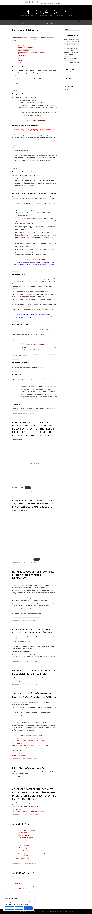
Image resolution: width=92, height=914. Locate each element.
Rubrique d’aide (21, 62)
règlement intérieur (21, 885)
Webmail (15, 23)
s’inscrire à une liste (22, 833)
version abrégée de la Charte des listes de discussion (32, 886)
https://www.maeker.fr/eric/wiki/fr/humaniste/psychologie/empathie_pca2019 (28, 811)
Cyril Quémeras (30, 413)
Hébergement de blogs (22, 53)
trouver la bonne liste (22, 832)
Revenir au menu (15, 90)
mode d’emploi (22, 296)
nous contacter (36, 353)
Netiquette (18, 886)
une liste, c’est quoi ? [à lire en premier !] (26, 830)
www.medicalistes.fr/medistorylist (32, 681)
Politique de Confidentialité (23, 890)
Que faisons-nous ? (21, 413)
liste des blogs (29, 304)
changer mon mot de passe (23, 845)
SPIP (22, 347)
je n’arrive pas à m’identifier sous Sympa (26, 848)
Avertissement (21, 60)
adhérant (35, 38)
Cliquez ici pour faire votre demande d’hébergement (34, 120)
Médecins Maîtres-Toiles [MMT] (45, 23)
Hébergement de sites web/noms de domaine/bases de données (31, 52)
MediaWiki (23, 351)
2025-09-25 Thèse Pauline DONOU (18, 487)
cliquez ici (31, 165)
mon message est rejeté (23, 852)
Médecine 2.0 (21, 45)
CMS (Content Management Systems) (22, 333)
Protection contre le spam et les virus (26, 50)
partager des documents (23, 857)
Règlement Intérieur (36, 264)
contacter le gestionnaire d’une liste (25, 837)
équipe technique (46, 251)
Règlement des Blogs (47, 316)
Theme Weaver (55, 911)
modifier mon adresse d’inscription (25, 843)
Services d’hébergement (26, 29)
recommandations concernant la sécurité (29, 409)
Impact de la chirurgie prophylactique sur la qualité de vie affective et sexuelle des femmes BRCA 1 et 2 (33, 503)
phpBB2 (42, 367)
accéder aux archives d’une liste (24, 835)
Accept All (28, 908)
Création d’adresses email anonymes (25, 48)
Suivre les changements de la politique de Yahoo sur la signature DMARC (33, 745)
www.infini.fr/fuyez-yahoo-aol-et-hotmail (20, 755)
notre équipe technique (24, 237)
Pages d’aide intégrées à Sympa (22, 858)
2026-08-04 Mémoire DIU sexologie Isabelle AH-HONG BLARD (22, 559)
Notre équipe (14, 299)
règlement (35, 294)
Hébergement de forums (23, 57)
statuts (48, 408)
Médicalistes (46, 11)
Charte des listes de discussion (22, 888)
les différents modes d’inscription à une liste (27, 838)
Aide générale (30, 23)
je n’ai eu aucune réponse (23, 855)
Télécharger (28, 487)
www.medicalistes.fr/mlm (31, 776)
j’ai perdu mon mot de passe (24, 847)
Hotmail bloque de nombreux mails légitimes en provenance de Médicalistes (33, 574)
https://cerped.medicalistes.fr (29, 245)
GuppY (22, 346)
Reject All (18, 908)
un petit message (51, 353)
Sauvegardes (20, 58)
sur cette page (30, 892)
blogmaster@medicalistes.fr (29, 311)
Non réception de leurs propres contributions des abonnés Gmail (31, 853)
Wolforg (70, 911)
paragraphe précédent (39, 344)
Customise (9, 908)
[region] (18, 903)
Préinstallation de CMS (23, 55)
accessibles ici (45, 210)
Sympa (22, 23)
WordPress (14, 287)
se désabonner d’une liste (23, 842)
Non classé (19, 491)
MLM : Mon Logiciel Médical (28, 767)
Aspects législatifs (23, 872)
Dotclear (46, 291)
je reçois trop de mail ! (22, 840)
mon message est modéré (23, 850)
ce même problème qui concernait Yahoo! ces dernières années (27, 616)
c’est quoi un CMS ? (45, 329)
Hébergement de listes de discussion (25, 47)
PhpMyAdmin (25, 223)
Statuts (29, 264)
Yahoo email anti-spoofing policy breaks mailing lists (38, 747)
